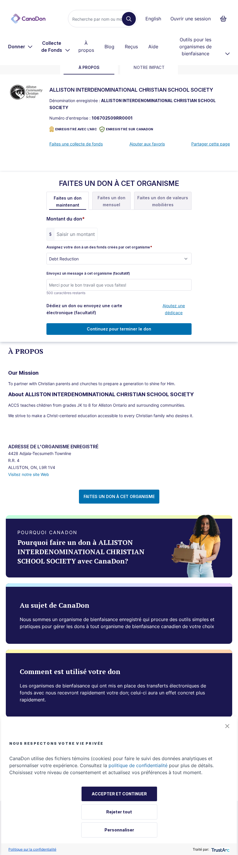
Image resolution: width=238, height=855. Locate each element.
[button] (227, 726)
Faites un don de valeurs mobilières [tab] (162, 201)
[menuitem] (20, 46)
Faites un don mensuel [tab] (111, 201)
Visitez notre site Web (28, 474)
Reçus (131, 46)
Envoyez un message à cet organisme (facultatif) (88, 273)
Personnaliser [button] (119, 829)
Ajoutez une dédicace (174, 309)
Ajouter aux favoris (147, 143)
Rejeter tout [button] (119, 811)
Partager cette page (210, 143)
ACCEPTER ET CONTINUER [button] (119, 793)
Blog (109, 46)
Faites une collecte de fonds (76, 143)
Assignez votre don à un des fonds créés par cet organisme (99, 247)
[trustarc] (220, 849)
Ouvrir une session (190, 19)
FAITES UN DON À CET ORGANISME (119, 496)
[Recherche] (129, 19)
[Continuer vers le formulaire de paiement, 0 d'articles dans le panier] (225, 19)
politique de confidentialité (138, 765)
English (153, 19)
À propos (86, 46)
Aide (153, 46)
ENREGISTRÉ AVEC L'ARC (76, 129)
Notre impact (149, 67)
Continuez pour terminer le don (119, 328)
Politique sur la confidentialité (32, 849)
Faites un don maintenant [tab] (68, 201)
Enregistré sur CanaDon (129, 129)
